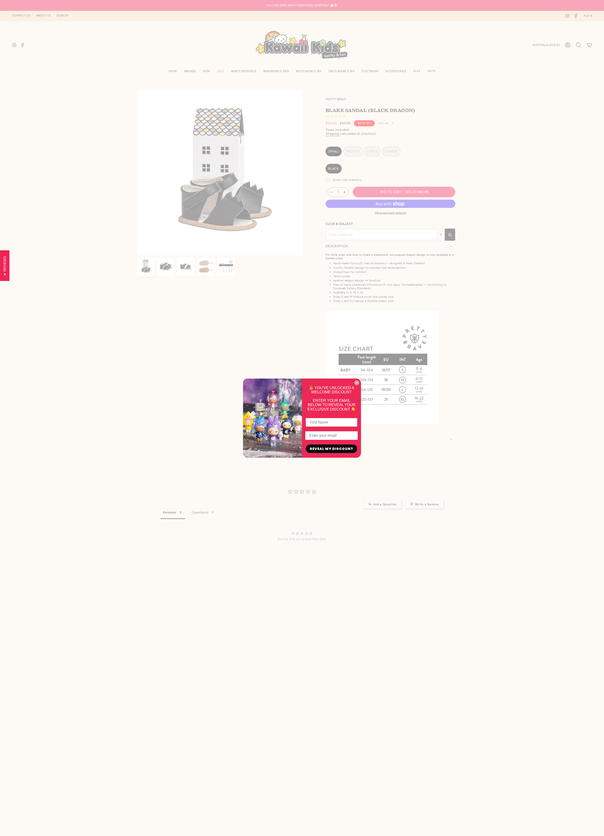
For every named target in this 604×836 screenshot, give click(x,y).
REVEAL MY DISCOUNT (331, 448)
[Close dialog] (356, 382)
